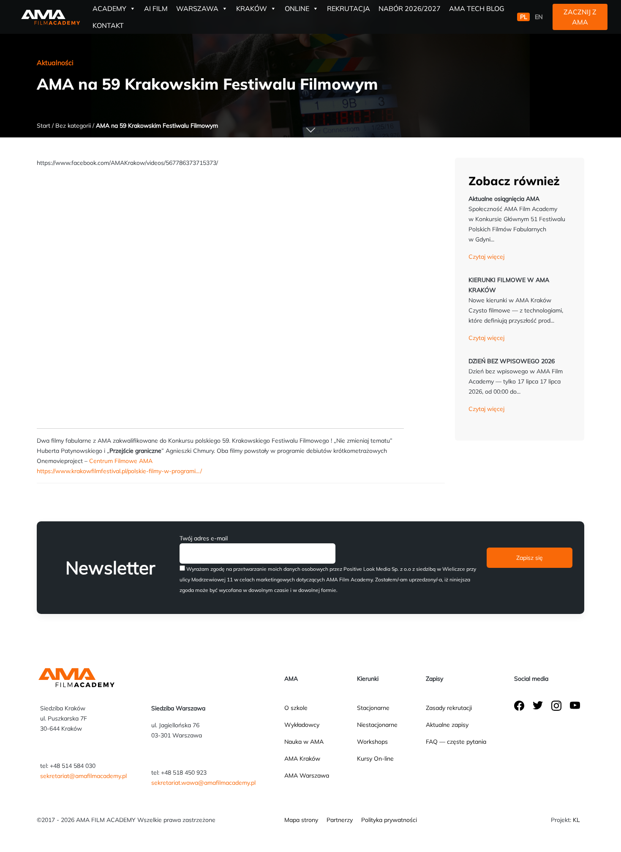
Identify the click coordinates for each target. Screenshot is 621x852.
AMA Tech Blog (476, 8)
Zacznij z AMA (580, 17)
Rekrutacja (348, 8)
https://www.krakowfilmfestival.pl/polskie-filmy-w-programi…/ (119, 471)
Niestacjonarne (377, 725)
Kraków (251, 8)
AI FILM (156, 8)
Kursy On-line (375, 758)
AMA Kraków (302, 758)
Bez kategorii (73, 125)
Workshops (372, 741)
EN (539, 17)
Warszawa (197, 8)
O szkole (296, 708)
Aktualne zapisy (447, 725)
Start (43, 125)
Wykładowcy (301, 725)
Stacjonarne (373, 708)
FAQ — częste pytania (456, 741)
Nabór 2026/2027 (410, 8)
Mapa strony (301, 820)
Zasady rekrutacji (449, 708)
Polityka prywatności (389, 820)
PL (523, 17)
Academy (109, 8)
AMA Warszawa (306, 775)
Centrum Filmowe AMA (121, 461)
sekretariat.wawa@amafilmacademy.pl (203, 782)
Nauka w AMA (304, 741)
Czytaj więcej (486, 256)
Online (297, 8)
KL (576, 820)
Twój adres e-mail (204, 538)
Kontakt (108, 25)
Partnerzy (340, 820)
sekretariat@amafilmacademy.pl (83, 776)
